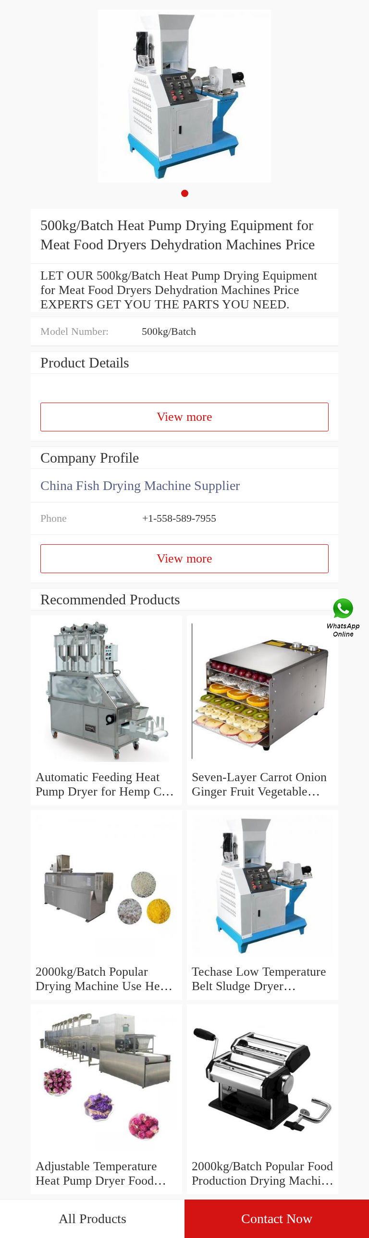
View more (184, 417)
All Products (92, 1218)
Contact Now (276, 1218)
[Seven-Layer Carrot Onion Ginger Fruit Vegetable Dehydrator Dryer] (262, 763)
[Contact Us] (344, 619)
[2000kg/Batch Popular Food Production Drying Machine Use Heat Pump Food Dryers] (262, 1152)
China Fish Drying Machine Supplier (140, 485)
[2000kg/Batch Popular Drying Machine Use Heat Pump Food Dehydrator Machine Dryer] (106, 957)
